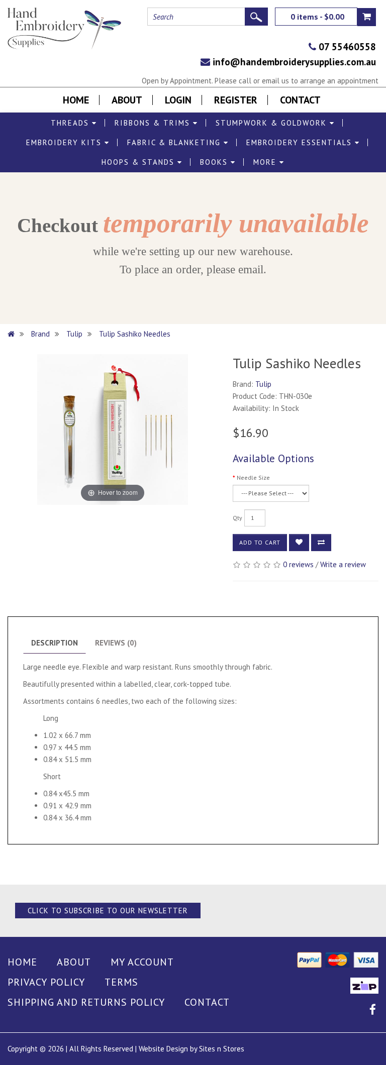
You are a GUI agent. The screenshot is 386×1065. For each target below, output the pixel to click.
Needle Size (253, 477)
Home (76, 100)
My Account (142, 962)
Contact (300, 100)
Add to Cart (259, 542)
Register (235, 100)
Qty (237, 517)
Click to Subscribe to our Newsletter (108, 910)
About (127, 100)
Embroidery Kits (65, 142)
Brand (40, 334)
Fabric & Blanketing (175, 142)
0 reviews (298, 564)
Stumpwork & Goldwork (273, 123)
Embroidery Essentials (300, 142)
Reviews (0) (116, 643)
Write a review (343, 564)
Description (54, 643)
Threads (71, 123)
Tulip (74, 334)
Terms (121, 982)
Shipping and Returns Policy (86, 1002)
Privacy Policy (46, 982)
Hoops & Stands (139, 162)
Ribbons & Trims (154, 123)
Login (178, 100)
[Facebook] (372, 1011)
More (266, 162)
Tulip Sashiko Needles (135, 334)
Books (215, 162)
